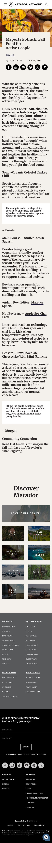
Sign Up (41, 432)
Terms (33, 439)
